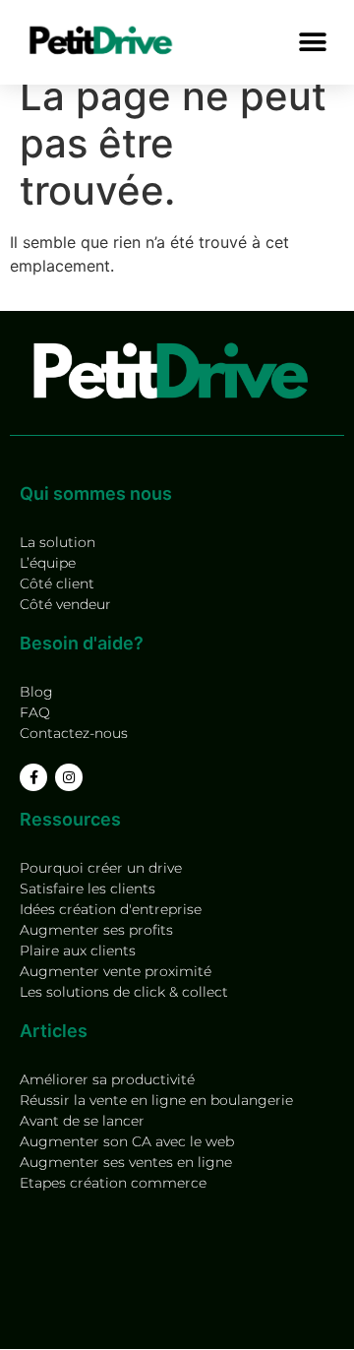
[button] (312, 42)
